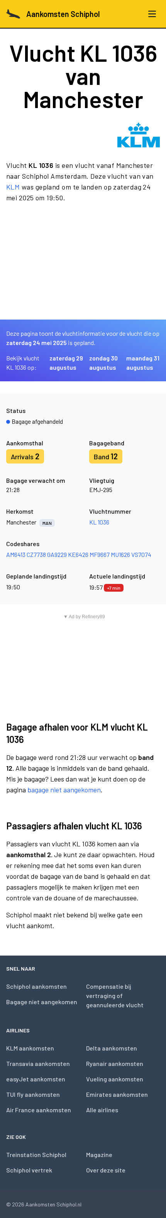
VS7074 (141, 554)
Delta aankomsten (111, 1048)
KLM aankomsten (30, 1048)
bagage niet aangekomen (64, 789)
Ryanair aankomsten (114, 1063)
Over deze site (105, 1170)
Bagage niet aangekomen (41, 1001)
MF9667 (100, 554)
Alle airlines (102, 1109)
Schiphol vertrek (29, 1170)
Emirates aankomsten (117, 1094)
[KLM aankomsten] (138, 135)
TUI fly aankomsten (33, 1094)
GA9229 (57, 554)
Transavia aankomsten (38, 1063)
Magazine (99, 1154)
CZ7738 (36, 554)
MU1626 (120, 554)
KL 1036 (99, 522)
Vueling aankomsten (114, 1079)
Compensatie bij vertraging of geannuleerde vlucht (115, 995)
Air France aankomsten (38, 1109)
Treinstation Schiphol (36, 1154)
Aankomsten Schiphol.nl (53, 1204)
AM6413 (15, 554)
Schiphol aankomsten (36, 986)
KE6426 (78, 554)
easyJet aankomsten (35, 1079)
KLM (13, 187)
